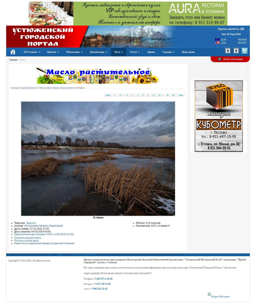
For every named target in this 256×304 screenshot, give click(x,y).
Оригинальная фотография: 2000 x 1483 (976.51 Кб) (44, 234)
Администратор (29, 88)
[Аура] (128, 24)
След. (181, 95)
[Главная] (13, 52)
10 (153, 95)
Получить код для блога (27, 237)
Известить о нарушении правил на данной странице (44, 243)
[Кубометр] (219, 151)
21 (167, 95)
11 (159, 95)
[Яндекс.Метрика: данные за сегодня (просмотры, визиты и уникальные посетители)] (219, 296)
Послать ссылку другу (26, 240)
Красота (31, 223)
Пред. (108, 95)
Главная (13, 59)
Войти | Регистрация (233, 59)
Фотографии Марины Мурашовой (56, 88)
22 (173, 95)
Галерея (15, 88)
